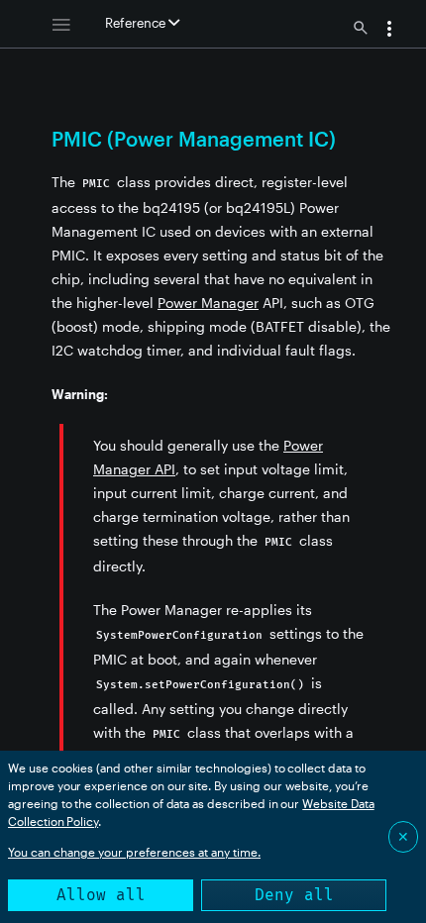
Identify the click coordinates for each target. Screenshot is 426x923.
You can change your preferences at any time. (134, 852)
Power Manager (208, 302)
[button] (389, 31)
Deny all (294, 894)
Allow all (101, 894)
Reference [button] (136, 23)
